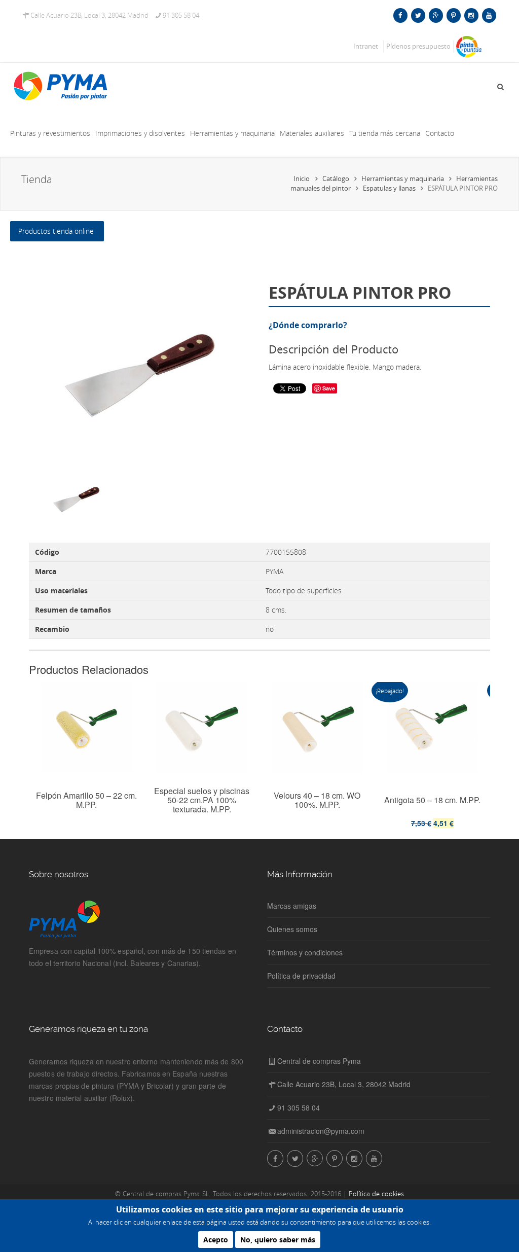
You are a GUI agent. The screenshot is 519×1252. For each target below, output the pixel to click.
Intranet (365, 46)
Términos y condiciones (305, 952)
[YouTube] (489, 15)
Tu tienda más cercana (384, 133)
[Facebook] (400, 15)
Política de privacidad (301, 976)
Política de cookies (376, 1193)
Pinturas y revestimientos (50, 133)
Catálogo (335, 178)
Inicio (301, 178)
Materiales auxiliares (312, 133)
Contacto (439, 133)
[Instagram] (471, 15)
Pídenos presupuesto (418, 46)
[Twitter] (418, 15)
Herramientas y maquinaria (232, 133)
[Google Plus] (435, 15)
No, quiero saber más (277, 1239)
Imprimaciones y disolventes (140, 133)
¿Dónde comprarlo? (308, 325)
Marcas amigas (291, 906)
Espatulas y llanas (389, 188)
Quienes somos (292, 929)
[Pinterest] (453, 15)
